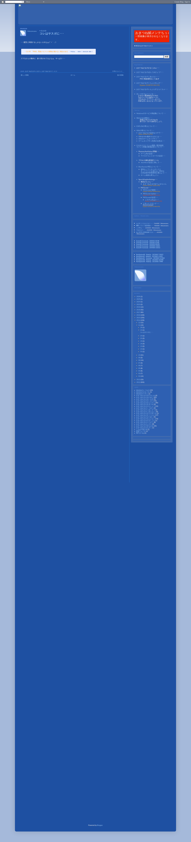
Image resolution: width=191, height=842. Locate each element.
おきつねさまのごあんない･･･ (147, 77)
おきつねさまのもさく (144, 428)
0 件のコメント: (118, 71)
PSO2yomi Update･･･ (151, 194)
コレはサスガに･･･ (52, 33)
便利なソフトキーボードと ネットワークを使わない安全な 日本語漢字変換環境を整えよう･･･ (154, 171)
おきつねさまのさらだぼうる (146, 413)
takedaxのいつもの (143, 390)
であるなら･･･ (141, 230)
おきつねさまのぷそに (144, 424)
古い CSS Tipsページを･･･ (146, 94)
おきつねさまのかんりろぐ (145, 403)
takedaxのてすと (142, 394)
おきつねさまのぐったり (49, 71)
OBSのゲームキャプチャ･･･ (149, 139)
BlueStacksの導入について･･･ (150, 167)
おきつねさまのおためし (145, 397)
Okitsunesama (32, 31)
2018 (139, 310)
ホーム (73, 75)
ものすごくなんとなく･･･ (144, 223)
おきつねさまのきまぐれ (145, 404)
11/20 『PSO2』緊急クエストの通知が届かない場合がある (47, 51)
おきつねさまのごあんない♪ (146, 412)
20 (141, 338)
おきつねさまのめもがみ (145, 426)
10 (141, 349)
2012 (139, 382)
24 (141, 330)
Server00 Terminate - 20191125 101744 (147, 241)
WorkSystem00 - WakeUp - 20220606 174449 (149, 261)
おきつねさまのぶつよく (145, 422)
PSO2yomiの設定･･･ (150, 197)
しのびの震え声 (141, 429)
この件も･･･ (140, 227)
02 (139, 376)
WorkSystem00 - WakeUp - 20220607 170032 (149, 254)
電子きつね (140, 433)
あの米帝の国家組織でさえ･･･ (146, 232)
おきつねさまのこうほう (145, 408)
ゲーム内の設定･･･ (148, 154)
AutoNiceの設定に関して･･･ (151, 162)
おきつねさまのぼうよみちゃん (155, 184)
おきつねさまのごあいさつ (145, 410)
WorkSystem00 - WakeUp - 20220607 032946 (149, 260)
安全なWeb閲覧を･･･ (144, 118)
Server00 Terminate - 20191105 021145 (147, 242)
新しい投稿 (25, 75)
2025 (139, 299)
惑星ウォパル (141, 431)
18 (141, 344)
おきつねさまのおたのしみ (145, 395)
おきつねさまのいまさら (33, 71)
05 (139, 368)
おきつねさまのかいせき (145, 399)
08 (139, 360)
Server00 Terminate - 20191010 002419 (148, 244)
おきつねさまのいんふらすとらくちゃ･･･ (152, 89)
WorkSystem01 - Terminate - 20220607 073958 (150, 258)
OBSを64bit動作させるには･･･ (150, 137)
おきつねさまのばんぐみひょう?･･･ (150, 72)
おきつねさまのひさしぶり (145, 421)
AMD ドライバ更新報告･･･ (144, 225)
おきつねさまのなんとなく (145, 419)
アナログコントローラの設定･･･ (153, 156)
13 (141, 346)
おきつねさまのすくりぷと (145, 415)
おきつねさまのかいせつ (145, 401)
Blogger (100, 825)
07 (139, 363)
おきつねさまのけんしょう (145, 406)
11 (139, 325)
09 (139, 358)
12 (139, 322)
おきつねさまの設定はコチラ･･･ (151, 133)
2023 (139, 304)
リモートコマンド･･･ (151, 203)
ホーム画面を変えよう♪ (150, 175)
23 (141, 336)
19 (141, 341)
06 (139, 365)
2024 (139, 302)
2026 (139, 296)
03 (141, 351)
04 (139, 371)
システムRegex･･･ (152, 200)
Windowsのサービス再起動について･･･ (151, 113)
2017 (139, 312)
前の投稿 (120, 75)
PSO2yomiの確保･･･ (150, 190)
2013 (139, 379)
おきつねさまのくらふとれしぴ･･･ (149, 83)
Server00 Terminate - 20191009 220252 (148, 247)
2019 (139, 307)
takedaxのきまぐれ (143, 392)
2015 (139, 318)
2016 (139, 315)
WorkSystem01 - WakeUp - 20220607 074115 (149, 256)
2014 (139, 320)
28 (141, 327)
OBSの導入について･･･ (145, 130)
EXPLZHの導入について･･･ (146, 126)
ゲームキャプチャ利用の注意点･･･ (152, 141)
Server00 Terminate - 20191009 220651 (148, 246)
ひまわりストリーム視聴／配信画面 (150, 146)
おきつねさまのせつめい (145, 417)
